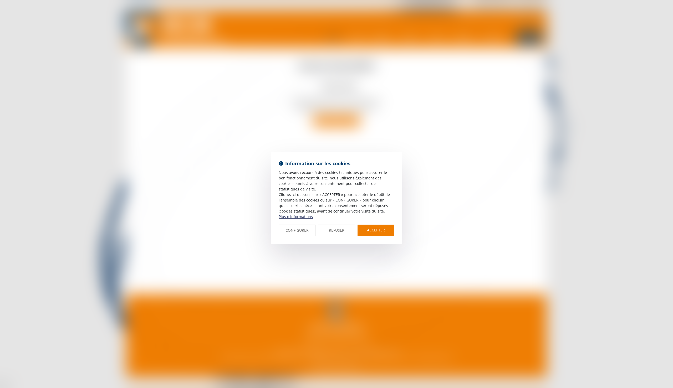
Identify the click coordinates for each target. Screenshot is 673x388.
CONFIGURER (297, 230)
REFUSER (336, 230)
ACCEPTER (376, 229)
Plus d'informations (296, 216)
